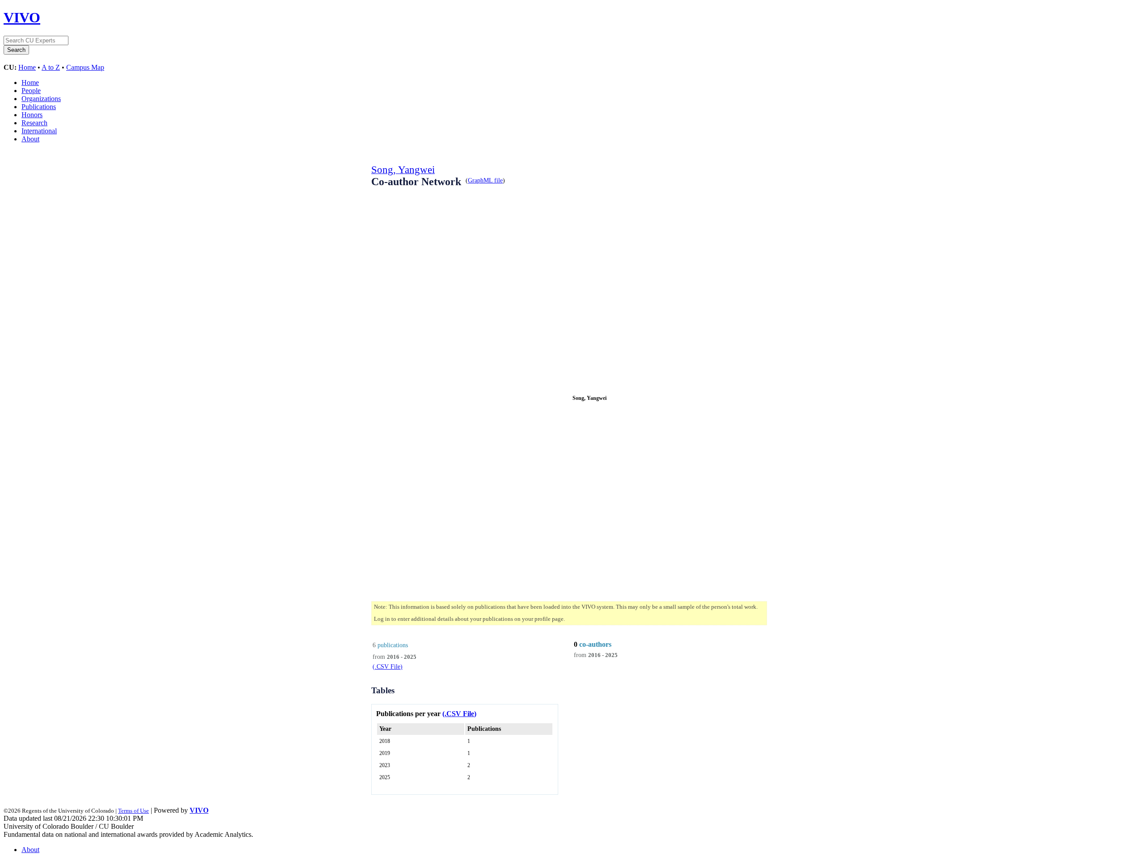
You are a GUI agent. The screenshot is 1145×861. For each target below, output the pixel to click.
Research (34, 123)
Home (27, 67)
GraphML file (485, 180)
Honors (31, 115)
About (30, 139)
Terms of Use (133, 810)
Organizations (41, 98)
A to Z (51, 67)
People (31, 90)
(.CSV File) (388, 666)
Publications (38, 106)
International (39, 131)
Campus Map (85, 67)
